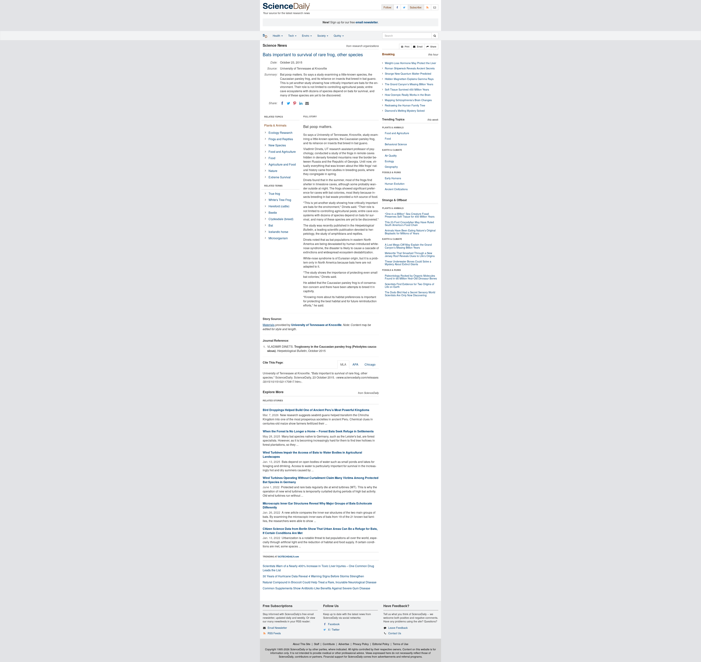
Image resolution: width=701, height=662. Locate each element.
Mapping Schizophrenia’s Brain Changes (408, 100)
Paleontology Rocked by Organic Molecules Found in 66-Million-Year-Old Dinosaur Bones (411, 277)
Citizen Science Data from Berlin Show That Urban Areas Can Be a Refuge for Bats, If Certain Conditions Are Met (320, 531)
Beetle (273, 212)
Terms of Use (400, 644)
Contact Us (394, 633)
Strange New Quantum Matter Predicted (408, 73)
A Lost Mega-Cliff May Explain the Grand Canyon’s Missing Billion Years (408, 246)
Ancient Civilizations (396, 189)
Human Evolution (395, 183)
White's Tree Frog (280, 200)
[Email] (307, 103)
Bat (271, 225)
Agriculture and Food (282, 164)
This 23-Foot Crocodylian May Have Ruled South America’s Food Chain (409, 223)
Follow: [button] (388, 7)
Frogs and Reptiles (281, 139)
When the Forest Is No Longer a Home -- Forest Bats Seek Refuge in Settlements (318, 431)
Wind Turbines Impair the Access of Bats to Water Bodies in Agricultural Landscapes (312, 454)
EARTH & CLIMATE (392, 149)
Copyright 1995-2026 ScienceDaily (285, 649)
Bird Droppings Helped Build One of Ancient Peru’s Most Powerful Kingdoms (316, 410)
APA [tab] (355, 364)
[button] (405, 46)
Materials (269, 325)
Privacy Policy (361, 644)
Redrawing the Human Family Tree (405, 105)
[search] (434, 35)
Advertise (343, 644)
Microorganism (278, 238)
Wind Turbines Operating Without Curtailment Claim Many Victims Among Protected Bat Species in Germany (320, 480)
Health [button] (277, 35)
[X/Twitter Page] (404, 7)
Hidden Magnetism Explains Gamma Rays (409, 79)
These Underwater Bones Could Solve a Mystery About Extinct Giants (408, 263)
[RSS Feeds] (427, 7)
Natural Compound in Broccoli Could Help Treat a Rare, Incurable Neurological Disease (319, 582)
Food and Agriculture (282, 151)
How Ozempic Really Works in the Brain (408, 95)
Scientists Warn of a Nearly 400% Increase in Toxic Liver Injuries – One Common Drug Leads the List (318, 568)
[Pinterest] (294, 103)
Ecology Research (280, 133)
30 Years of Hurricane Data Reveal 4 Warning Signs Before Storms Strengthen (313, 576)
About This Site (301, 644)
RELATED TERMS (273, 185)
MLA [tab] (343, 364)
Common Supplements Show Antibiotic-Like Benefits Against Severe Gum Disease (316, 588)
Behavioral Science (396, 144)
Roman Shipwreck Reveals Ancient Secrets (410, 68)
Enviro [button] (306, 35)
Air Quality (391, 155)
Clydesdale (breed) (281, 219)
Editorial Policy (380, 644)
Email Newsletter (277, 628)
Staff (316, 644)
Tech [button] (291, 35)
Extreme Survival (280, 177)
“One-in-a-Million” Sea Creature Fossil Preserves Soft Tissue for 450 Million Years (409, 215)
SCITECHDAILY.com (288, 556)
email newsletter (367, 22)
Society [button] (321, 35)
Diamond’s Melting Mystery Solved (405, 110)
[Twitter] (288, 103)
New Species (277, 145)
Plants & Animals (275, 125)
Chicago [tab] (370, 364)
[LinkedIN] (301, 103)
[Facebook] (282, 103)
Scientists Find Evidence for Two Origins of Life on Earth (409, 285)
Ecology (389, 161)
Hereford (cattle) (279, 206)
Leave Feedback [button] (398, 628)
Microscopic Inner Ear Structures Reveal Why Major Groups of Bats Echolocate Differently (317, 505)
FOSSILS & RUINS (391, 172)
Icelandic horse (278, 232)
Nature (273, 171)
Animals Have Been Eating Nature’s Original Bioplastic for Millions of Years (410, 232)
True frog (274, 193)
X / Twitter (334, 629)
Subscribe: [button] (416, 7)
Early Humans (393, 178)
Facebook (334, 624)
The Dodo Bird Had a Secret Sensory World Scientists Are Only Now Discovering (410, 293)
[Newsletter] (434, 7)
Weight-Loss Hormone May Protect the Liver (410, 63)
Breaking (388, 54)
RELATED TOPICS (273, 116)
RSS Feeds (274, 633)
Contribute (329, 644)
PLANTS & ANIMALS (393, 127)
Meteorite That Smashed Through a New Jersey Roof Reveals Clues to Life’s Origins (410, 254)
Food (272, 158)
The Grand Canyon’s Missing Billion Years (409, 84)
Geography (391, 166)
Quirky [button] (338, 35)
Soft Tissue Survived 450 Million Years (407, 89)
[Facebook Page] (397, 7)
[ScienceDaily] (286, 6)
